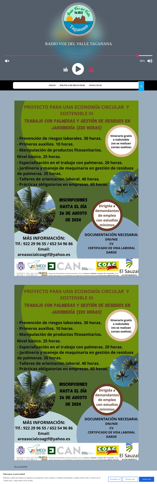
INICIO (52, 85)
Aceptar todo (146, 479)
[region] (78, 477)
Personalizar (114, 479)
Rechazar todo (130, 479)
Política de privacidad (72, 85)
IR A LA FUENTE (20, 467)
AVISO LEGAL (95, 85)
